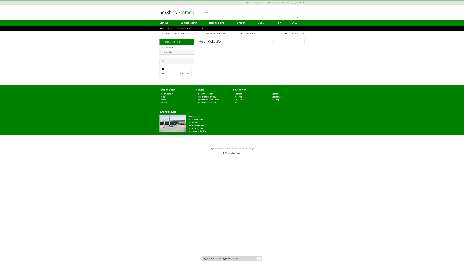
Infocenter (239, 99)
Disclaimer (230, 149)
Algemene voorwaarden (218, 149)
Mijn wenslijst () (299, 3)
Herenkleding (217, 22)
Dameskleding (189, 22)
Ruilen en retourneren (208, 102)
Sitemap (275, 99)
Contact (238, 93)
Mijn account (286, 3)
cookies (236, 258)
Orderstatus (277, 96)
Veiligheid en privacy (207, 96)
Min (163, 73)
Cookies (275, 93)
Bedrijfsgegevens (168, 93)
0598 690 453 (198, 125)
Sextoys (164, 22)
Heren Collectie (167, 47)
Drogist (241, 22)
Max (181, 73)
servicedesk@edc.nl (197, 131)
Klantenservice (272, 3)
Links (163, 99)
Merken (164, 102)
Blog (163, 96)
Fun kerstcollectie (167, 52)
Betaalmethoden (205, 93)
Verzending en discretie (208, 99)
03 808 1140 (197, 128)
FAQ (236, 102)
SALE (294, 22)
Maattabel (239, 96)
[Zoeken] (255, 12)
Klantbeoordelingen (248, 149)
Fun (279, 22)
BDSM (261, 22)
